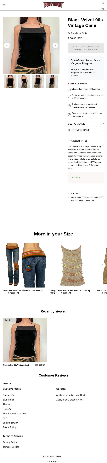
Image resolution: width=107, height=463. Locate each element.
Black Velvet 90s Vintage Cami (16, 365)
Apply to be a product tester (69, 400)
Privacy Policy (10, 442)
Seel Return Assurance (14, 413)
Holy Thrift (56, 462)
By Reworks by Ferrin (77, 33)
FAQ (5, 418)
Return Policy (9, 427)
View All (8, 383)
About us (7, 404)
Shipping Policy (10, 423)
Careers (61, 389)
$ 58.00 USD (66, 293)
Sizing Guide (76, 123)
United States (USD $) (52, 456)
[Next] (55, 45)
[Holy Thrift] (53, 5)
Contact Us (8, 395)
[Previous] (7, 45)
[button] (102, 3)
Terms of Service (13, 436)
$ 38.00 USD (40, 365)
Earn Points (8, 400)
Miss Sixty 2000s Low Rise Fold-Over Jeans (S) (23, 291)
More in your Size (53, 234)
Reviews (7, 409)
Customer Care (79, 130)
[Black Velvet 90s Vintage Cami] (10, 81)
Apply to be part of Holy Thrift (70, 395)
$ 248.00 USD (14, 293)
